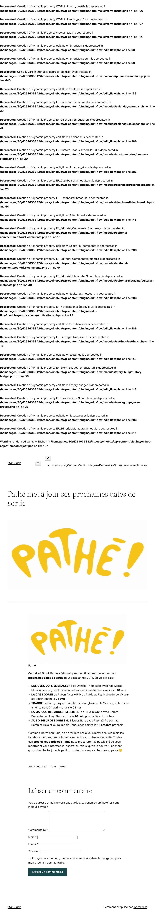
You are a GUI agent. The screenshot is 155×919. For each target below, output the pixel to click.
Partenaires (106, 465)
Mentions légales (88, 465)
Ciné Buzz (14, 463)
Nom (32, 837)
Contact (72, 465)
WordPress (140, 907)
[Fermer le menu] (48, 458)
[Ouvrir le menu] (38, 463)
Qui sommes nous (125, 465)
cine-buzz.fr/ (59, 465)
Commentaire (38, 829)
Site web (33, 851)
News (62, 766)
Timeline (142, 465)
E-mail (33, 844)
